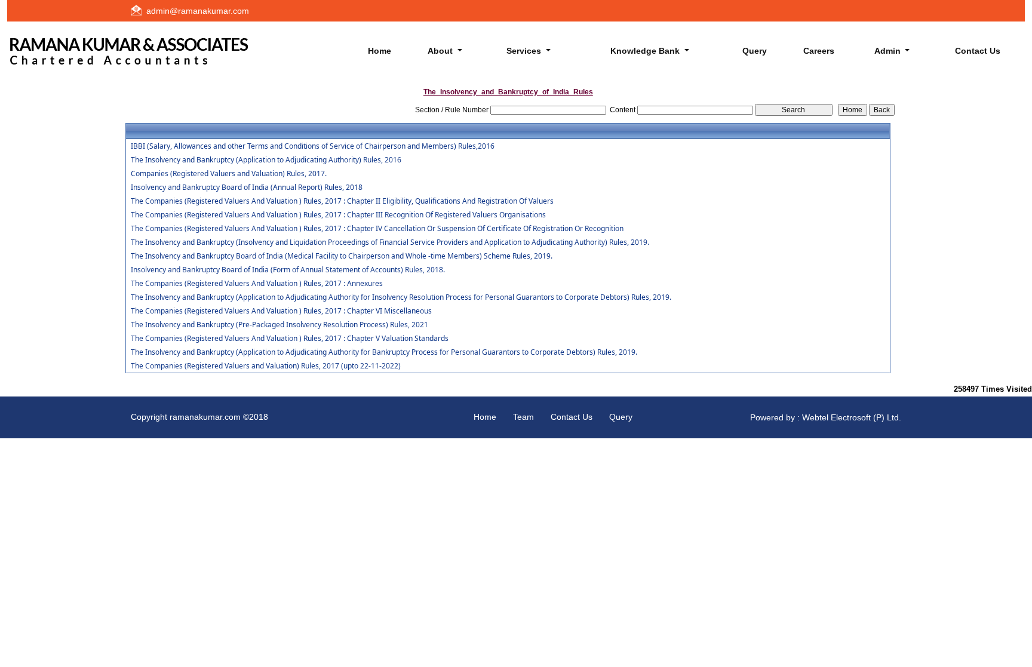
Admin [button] (888, 51)
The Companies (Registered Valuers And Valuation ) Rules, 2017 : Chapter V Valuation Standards (290, 338)
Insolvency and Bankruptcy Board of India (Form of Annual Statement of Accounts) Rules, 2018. (288, 270)
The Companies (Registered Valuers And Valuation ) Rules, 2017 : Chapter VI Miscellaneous (281, 311)
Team (523, 417)
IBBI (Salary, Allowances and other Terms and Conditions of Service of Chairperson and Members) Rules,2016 (312, 146)
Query (754, 51)
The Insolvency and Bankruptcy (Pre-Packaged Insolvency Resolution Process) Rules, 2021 (279, 325)
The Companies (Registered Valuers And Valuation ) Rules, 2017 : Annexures (257, 283)
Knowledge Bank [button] (646, 51)
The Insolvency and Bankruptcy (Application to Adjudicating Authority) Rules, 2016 (266, 160)
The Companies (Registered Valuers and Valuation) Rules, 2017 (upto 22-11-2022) (266, 366)
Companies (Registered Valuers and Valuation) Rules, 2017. (229, 174)
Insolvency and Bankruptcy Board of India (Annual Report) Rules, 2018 (247, 187)
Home (379, 51)
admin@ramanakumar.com (197, 11)
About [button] (441, 51)
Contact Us (977, 51)
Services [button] (524, 51)
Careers (818, 51)
